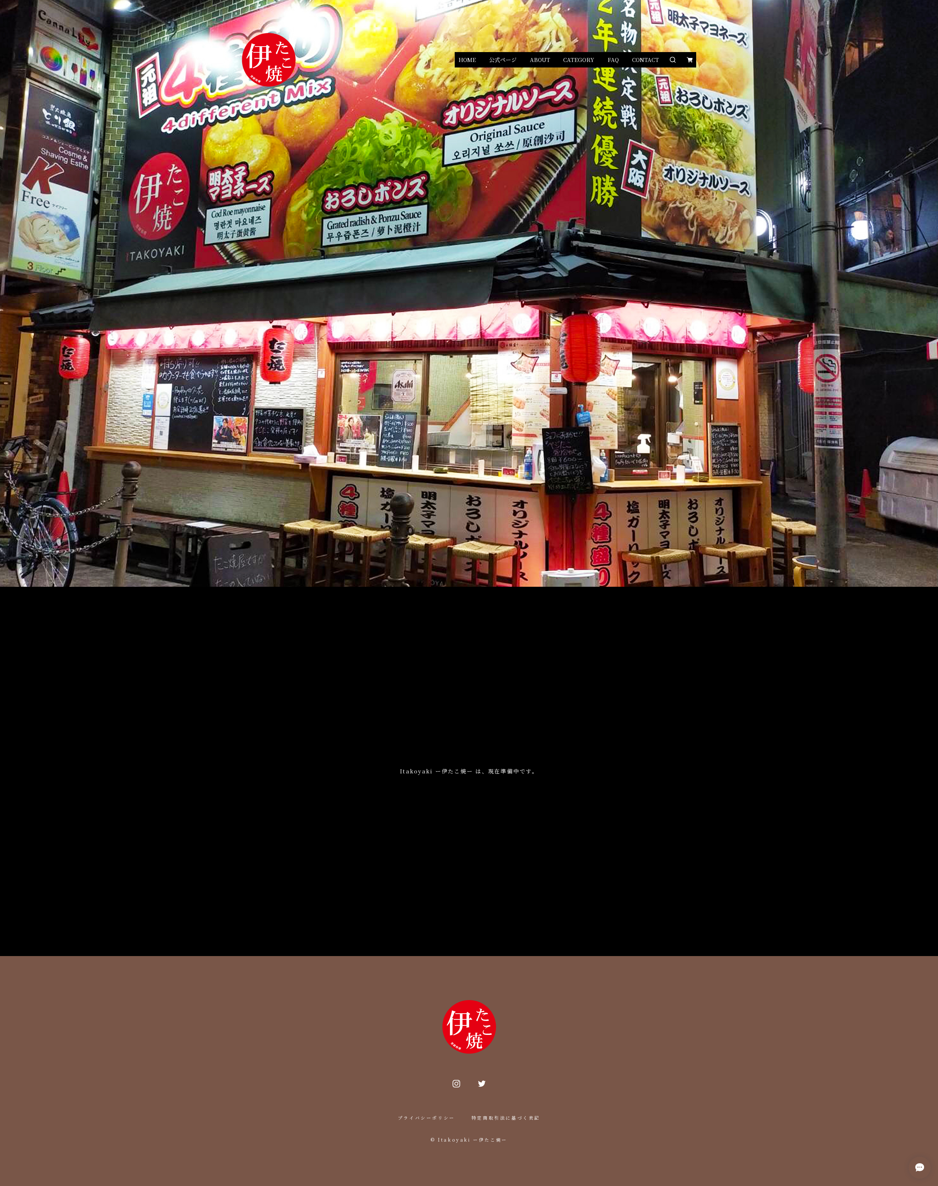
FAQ (613, 59)
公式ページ (503, 59)
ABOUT (540, 59)
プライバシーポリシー (426, 1117)
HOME (467, 59)
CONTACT (645, 59)
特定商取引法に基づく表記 (506, 1117)
